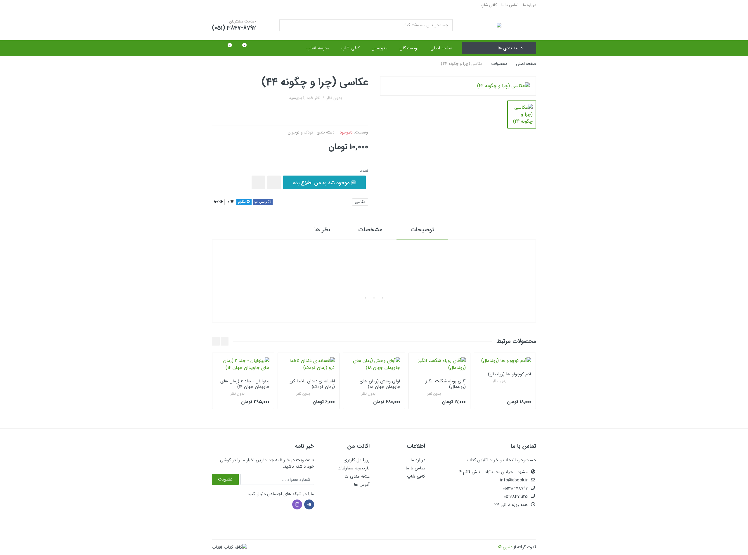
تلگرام (242, 202)
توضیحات (422, 229)
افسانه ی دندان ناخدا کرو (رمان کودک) (312, 384)
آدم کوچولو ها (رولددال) (509, 374)
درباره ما (529, 5)
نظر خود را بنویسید (305, 98)
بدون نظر (334, 98)
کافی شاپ (489, 5)
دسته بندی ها (510, 48)
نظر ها (322, 229)
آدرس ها (362, 484)
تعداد (364, 171)
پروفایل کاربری (357, 460)
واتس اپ (261, 202)
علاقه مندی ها (357, 476)
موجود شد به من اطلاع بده (322, 183)
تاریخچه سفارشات (353, 468)
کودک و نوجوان (300, 132)
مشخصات (370, 229)
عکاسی (360, 202)
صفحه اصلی (526, 64)
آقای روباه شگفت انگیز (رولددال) (445, 384)
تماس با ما (509, 5)
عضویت (225, 479)
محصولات (499, 64)
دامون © (505, 547)
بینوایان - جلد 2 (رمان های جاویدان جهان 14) (244, 384)
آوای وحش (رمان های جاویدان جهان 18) (380, 384)
